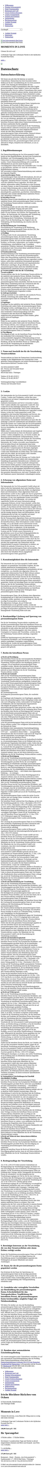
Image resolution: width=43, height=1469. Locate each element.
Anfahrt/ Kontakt (10, 22)
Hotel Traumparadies (12, 9)
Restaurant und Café (11, 11)
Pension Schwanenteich (13, 7)
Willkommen (9, 5)
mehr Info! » (5, 1425)
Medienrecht (7, 1366)
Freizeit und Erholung (12, 16)
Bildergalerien (9, 1386)
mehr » (3, 60)
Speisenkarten (9, 18)
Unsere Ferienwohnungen (13, 13)
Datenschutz (9, 26)
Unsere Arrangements (12, 14)
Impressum (8, 24)
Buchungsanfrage (11, 20)
